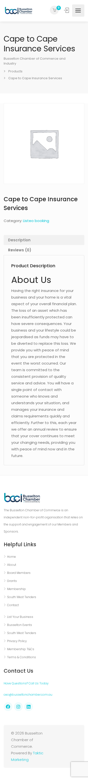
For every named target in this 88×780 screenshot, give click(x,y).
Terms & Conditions (21, 657)
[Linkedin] (28, 706)
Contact (13, 605)
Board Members (19, 573)
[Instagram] (18, 706)
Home (11, 557)
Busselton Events (19, 625)
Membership (16, 589)
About (11, 565)
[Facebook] (8, 706)
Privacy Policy (17, 641)
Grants (12, 581)
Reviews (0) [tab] (19, 250)
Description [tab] (19, 240)
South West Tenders (21, 597)
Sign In (67, 10)
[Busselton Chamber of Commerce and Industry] (18, 10)
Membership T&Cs (20, 649)
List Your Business (20, 617)
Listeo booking (36, 220)
